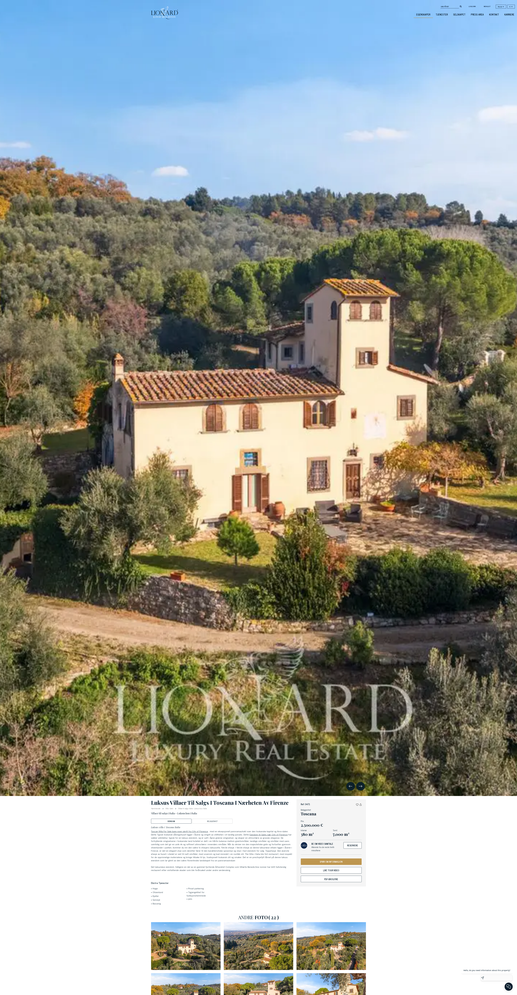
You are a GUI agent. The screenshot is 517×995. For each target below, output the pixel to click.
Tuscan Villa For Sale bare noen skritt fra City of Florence (179, 831)
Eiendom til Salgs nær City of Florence (269, 834)
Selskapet (459, 14)
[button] (357, 804)
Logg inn (472, 6)
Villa (167, 808)
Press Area (477, 14)
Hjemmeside (156, 808)
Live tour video (331, 870)
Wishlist (487, 6)
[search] (460, 6)
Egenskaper (423, 14)
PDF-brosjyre (331, 879)
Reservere (352, 845)
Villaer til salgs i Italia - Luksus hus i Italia (192, 808)
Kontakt (494, 14)
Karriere (509, 14)
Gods (171, 808)
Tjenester (442, 14)
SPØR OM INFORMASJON (331, 861)
